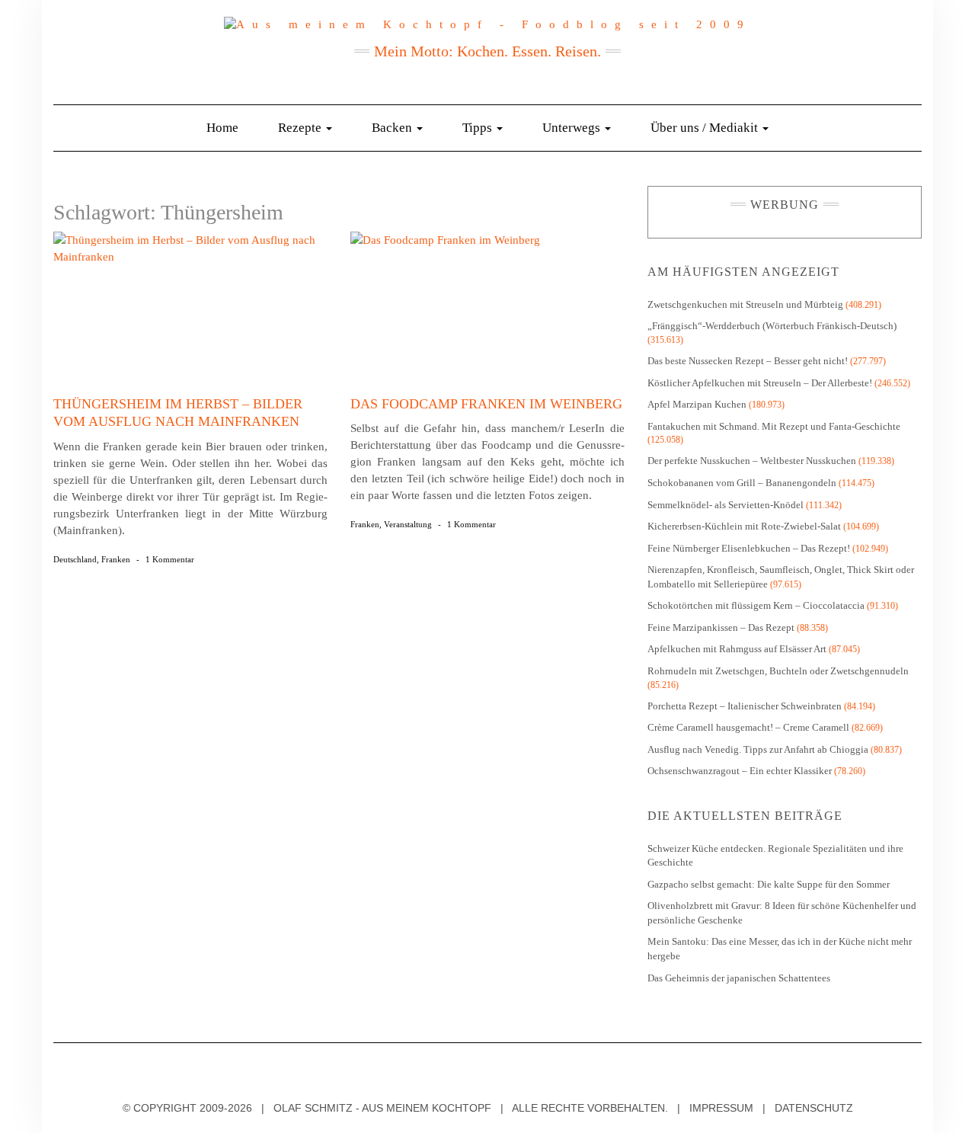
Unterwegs (572, 127)
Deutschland (75, 559)
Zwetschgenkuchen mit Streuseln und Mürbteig (745, 304)
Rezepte (301, 127)
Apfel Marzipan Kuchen (696, 404)
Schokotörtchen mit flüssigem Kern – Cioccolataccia (756, 605)
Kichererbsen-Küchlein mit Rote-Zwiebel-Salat (744, 526)
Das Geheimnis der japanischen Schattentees (738, 978)
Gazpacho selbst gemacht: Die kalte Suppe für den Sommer (768, 884)
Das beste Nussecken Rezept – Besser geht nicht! (747, 360)
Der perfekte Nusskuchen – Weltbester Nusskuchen (751, 460)
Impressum (721, 1108)
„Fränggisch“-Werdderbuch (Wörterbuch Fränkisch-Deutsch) (772, 325)
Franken (115, 559)
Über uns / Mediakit (706, 127)
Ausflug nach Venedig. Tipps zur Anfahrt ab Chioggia (757, 749)
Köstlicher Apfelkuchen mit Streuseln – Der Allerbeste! (759, 383)
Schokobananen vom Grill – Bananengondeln (741, 482)
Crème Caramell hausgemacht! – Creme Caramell (748, 727)
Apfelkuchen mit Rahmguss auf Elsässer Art (736, 649)
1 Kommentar (169, 559)
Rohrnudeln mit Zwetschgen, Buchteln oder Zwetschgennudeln (778, 671)
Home (222, 127)
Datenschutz (814, 1108)
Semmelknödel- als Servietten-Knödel (725, 504)
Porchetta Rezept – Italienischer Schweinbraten (744, 706)
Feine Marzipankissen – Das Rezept (720, 627)
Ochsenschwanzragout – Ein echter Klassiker (739, 770)
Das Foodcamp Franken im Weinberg (486, 403)
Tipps (478, 127)
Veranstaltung (408, 524)
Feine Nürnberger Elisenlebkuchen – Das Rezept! (748, 548)
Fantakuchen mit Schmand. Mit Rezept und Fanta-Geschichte (773, 426)
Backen (393, 127)
